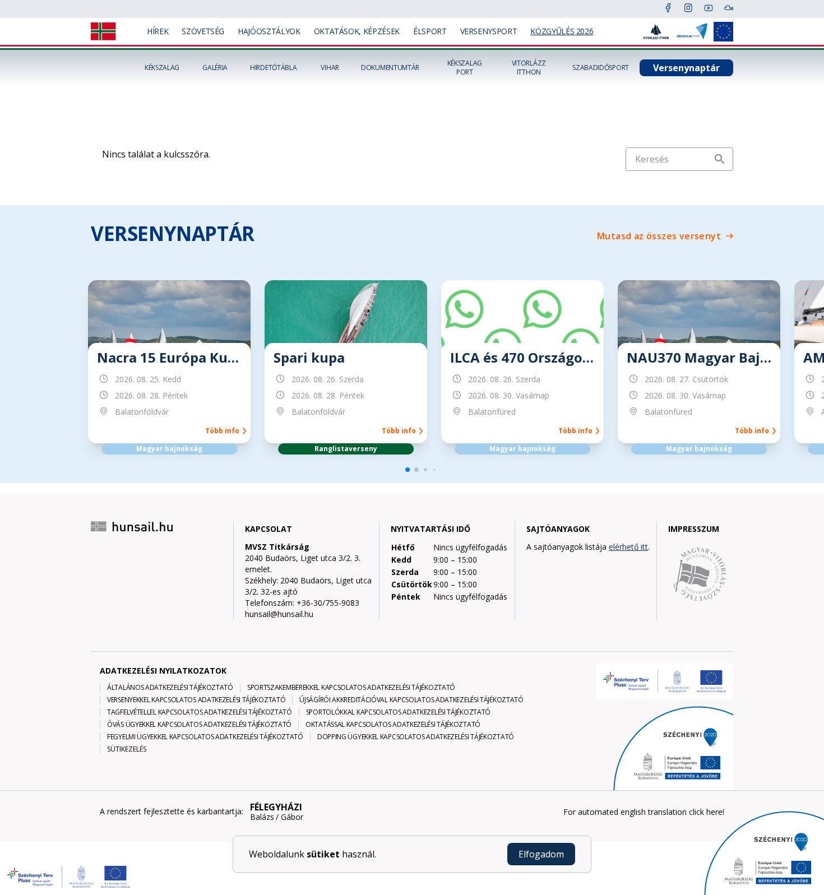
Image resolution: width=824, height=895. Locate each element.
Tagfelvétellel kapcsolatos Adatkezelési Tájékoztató (199, 712)
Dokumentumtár (390, 67)
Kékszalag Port (464, 68)
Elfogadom (541, 854)
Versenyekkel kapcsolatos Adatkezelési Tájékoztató (196, 699)
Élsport (430, 31)
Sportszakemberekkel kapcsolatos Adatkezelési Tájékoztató (351, 687)
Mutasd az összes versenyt (659, 236)
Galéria (215, 67)
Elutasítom (469, 854)
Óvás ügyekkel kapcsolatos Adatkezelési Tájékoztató (199, 724)
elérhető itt (628, 546)
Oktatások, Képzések (357, 31)
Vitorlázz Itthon (529, 68)
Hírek (157, 31)
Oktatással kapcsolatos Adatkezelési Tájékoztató (392, 724)
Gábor (292, 817)
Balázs (262, 817)
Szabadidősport (600, 67)
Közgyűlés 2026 (561, 31)
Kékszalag (162, 67)
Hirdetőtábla (273, 67)
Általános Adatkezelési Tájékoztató (170, 687)
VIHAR (330, 67)
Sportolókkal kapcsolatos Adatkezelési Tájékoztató (398, 712)
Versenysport (488, 31)
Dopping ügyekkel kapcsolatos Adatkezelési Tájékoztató (415, 736)
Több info (224, 430)
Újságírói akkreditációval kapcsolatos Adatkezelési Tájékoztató (411, 699)
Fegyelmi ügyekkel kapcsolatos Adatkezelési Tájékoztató (205, 736)
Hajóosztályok (269, 31)
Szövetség (203, 31)
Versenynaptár (686, 68)
